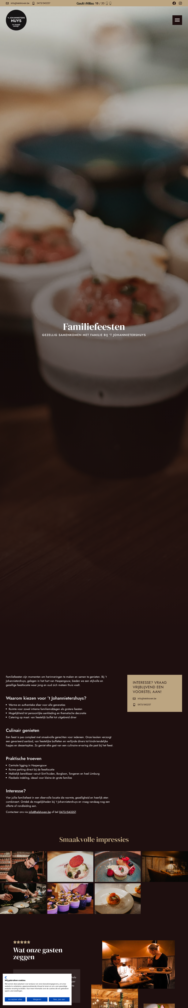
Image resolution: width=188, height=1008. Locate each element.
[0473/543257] (33, 3)
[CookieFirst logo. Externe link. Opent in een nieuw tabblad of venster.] (6, 977)
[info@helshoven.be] (7, 3)
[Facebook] (174, 3)
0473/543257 (43, 3)
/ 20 (99, 3)
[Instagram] (180, 3)
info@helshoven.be (20, 3)
